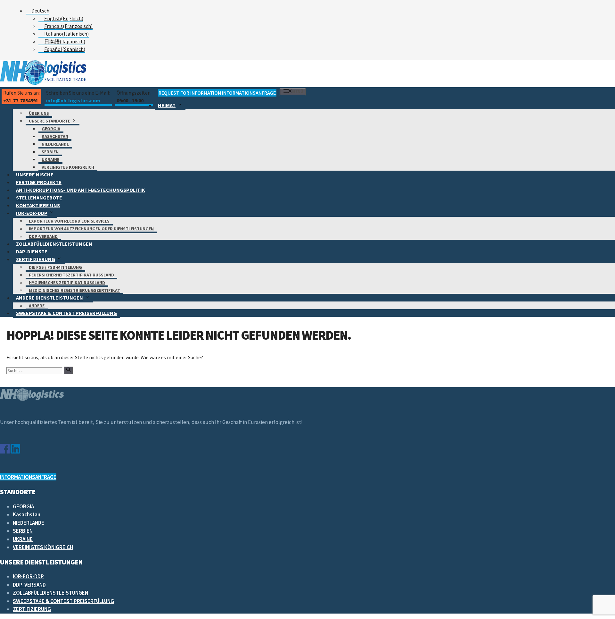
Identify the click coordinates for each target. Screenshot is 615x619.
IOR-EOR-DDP (31, 213)
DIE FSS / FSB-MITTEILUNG (55, 267)
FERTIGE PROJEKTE (39, 182)
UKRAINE (50, 159)
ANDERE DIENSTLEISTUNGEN (49, 297)
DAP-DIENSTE (31, 251)
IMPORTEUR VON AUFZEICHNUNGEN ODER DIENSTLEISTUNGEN (91, 229)
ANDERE (37, 306)
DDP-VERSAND (43, 236)
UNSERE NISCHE (34, 174)
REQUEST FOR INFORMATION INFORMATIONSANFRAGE (217, 92)
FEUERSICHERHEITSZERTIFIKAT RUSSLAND (71, 275)
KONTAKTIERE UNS (38, 205)
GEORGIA (51, 128)
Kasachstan (55, 136)
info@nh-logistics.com (73, 100)
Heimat (167, 105)
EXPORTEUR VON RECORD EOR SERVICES (69, 221)
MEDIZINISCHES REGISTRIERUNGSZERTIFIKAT (74, 290)
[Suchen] (68, 370)
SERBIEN (50, 152)
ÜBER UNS (39, 113)
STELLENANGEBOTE (39, 197)
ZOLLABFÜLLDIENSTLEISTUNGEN (54, 244)
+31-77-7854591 (20, 100)
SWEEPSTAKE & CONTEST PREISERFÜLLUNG (66, 313)
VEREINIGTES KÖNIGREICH (68, 167)
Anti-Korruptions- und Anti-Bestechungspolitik (80, 190)
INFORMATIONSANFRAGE (28, 476)
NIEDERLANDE (55, 144)
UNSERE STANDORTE (49, 121)
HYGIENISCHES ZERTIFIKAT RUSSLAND (67, 282)
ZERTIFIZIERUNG (35, 259)
